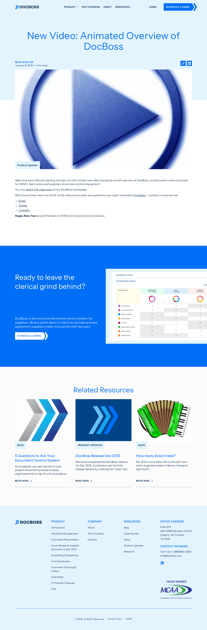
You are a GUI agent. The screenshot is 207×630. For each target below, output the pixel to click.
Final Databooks (60, 561)
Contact (92, 539)
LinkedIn (24, 210)
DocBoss (27, 7)
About (107, 7)
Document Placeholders (65, 539)
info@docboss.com (171, 555)
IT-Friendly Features (63, 583)
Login (152, 7)
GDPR (129, 619)
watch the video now (39, 189)
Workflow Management (64, 533)
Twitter (23, 205)
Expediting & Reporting (64, 555)
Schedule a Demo (178, 7)
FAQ (53, 589)
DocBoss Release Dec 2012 (98, 456)
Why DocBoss (91, 7)
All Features (58, 527)
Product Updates (133, 545)
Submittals (57, 577)
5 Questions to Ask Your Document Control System (37, 458)
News (127, 539)
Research (129, 551)
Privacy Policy (115, 619)
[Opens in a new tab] (189, 64)
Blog (126, 527)
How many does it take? (156, 456)
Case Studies (131, 533)
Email (22, 200)
